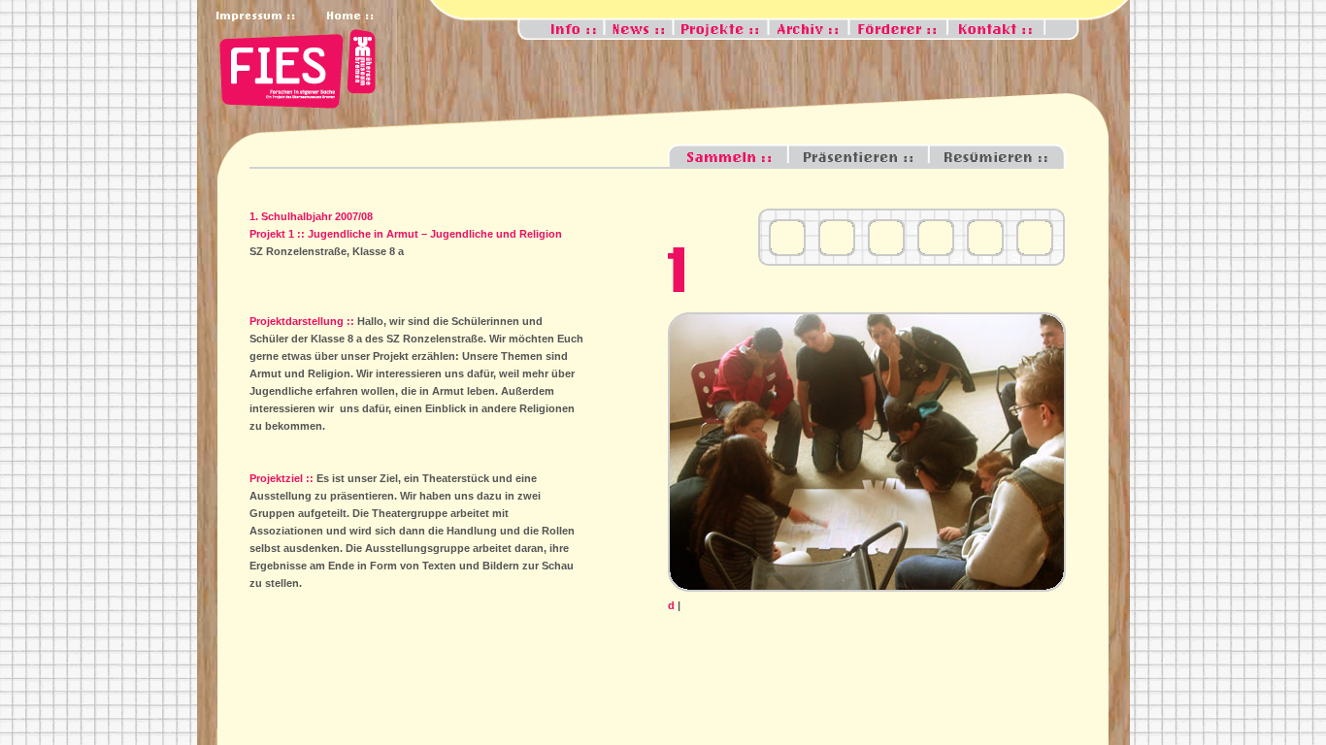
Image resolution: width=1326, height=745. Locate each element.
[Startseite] (292, 110)
